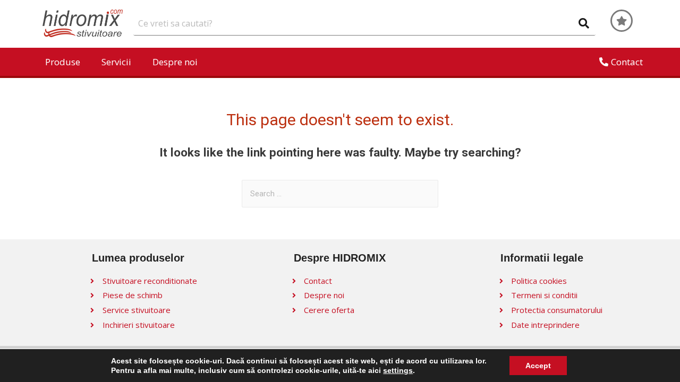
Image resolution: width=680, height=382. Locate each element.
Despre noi (175, 62)
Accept (538, 365)
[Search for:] (340, 193)
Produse (62, 62)
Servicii (116, 62)
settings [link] (398, 370)
